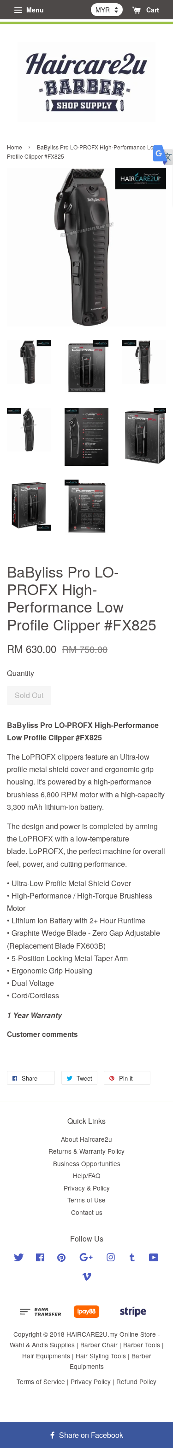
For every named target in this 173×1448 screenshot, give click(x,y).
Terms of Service (41, 1381)
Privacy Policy (91, 1381)
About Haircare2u (86, 1139)
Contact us (86, 1212)
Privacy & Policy (87, 1187)
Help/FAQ (87, 1175)
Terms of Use (86, 1199)
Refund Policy (136, 1381)
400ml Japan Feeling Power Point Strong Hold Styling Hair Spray (87, 13)
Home (14, 147)
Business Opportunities (86, 1163)
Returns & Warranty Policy (86, 1151)
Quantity (20, 673)
